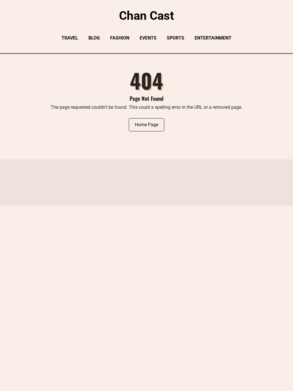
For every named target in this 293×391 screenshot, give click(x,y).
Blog (94, 38)
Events (148, 38)
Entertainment (213, 38)
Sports (175, 38)
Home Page (146, 124)
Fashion (119, 38)
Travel (70, 38)
